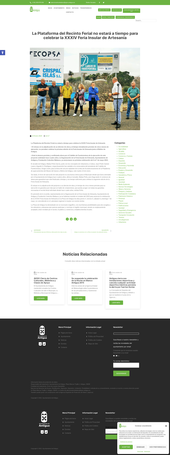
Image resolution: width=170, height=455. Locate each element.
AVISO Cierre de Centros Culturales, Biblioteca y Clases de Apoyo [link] (45, 280)
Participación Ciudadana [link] (127, 194)
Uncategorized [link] (123, 220)
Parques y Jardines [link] (125, 191)
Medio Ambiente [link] (124, 184)
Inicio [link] (50, 8)
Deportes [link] (121, 161)
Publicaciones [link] (123, 205)
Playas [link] (120, 201)
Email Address (110, 427)
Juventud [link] (121, 182)
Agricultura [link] (122, 149)
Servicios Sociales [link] (124, 213)
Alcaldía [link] (121, 151)
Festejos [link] (121, 172)
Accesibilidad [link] (123, 147)
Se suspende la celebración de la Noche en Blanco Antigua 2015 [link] (85, 280)
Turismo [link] (121, 217)
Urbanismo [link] (122, 222)
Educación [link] (122, 168)
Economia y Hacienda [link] (126, 165)
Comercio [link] (121, 154)
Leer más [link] (41, 298)
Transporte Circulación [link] (126, 215)
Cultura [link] (121, 158)
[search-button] (138, 24)
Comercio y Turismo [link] (125, 156)
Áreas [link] (68, 8)
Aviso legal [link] (140, 451)
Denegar (141, 447)
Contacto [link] (70, 12)
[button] (166, 426)
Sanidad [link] (121, 208)
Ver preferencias (157, 447)
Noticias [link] (75, 8)
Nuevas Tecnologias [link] (125, 187)
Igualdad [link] (121, 180)
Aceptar (126, 447)
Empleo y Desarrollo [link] (125, 170)
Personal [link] (121, 198)
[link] (2, 52)
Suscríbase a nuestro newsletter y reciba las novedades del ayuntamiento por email (125, 343)
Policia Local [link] (123, 203)
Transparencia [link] (86, 8)
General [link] (121, 177)
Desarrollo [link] (122, 163)
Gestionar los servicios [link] (126, 441)
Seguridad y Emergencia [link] (127, 210)
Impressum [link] (147, 451)
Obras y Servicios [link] (124, 189)
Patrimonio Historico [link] (125, 196)
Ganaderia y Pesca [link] (125, 175)
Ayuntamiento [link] (59, 8)
